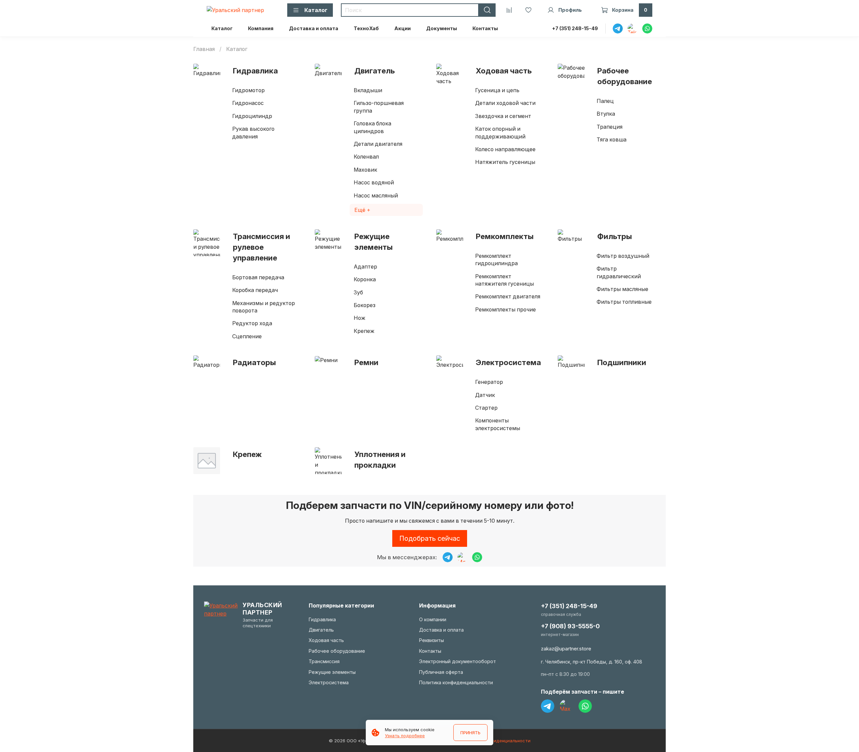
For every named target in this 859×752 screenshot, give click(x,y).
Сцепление (247, 336)
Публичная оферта (441, 672)
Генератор (489, 382)
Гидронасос (248, 103)
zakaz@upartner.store (566, 648)
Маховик (365, 169)
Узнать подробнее (405, 735)
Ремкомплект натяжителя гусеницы (504, 280)
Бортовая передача (258, 277)
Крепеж (364, 331)
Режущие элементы (373, 241)
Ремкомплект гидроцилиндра (496, 259)
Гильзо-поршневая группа (379, 107)
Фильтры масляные (622, 289)
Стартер (486, 407)
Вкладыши (368, 90)
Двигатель (374, 70)
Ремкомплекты (505, 236)
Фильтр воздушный (623, 255)
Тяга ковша (611, 139)
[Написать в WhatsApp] (477, 557)
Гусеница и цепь (497, 90)
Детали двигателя (378, 143)
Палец (605, 101)
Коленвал (366, 156)
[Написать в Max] (462, 557)
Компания (260, 28)
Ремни (366, 362)
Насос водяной (374, 182)
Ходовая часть (504, 70)
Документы (441, 28)
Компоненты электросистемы (497, 424)
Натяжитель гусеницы (505, 162)
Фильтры (614, 236)
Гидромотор (248, 90)
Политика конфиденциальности (456, 682)
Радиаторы (254, 362)
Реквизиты (431, 640)
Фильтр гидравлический (619, 272)
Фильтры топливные (624, 301)
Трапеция (609, 126)
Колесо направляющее (505, 149)
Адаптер (365, 266)
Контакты (485, 28)
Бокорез (364, 305)
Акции (402, 28)
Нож (359, 317)
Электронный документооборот (457, 661)
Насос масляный (376, 195)
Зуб (358, 292)
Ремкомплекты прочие (505, 309)
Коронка (365, 279)
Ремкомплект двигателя (507, 296)
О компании (432, 619)
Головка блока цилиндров (372, 127)
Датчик (485, 395)
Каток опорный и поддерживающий (500, 132)
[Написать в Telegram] (448, 557)
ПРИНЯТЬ (470, 732)
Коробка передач (255, 290)
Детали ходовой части (505, 103)
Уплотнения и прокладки (380, 459)
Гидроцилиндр (252, 116)
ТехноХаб (366, 28)
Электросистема (508, 362)
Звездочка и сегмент (503, 116)
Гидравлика (255, 70)
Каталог (222, 28)
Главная (204, 49)
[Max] (566, 706)
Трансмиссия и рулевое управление (261, 247)
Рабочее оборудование (624, 76)
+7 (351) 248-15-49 (575, 28)
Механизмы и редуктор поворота (263, 307)
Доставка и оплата (313, 28)
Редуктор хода (252, 323)
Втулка (606, 113)
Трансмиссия (324, 661)
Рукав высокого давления (253, 132)
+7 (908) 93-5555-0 (570, 626)
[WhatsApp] (585, 706)
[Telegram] (547, 706)
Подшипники (621, 362)
